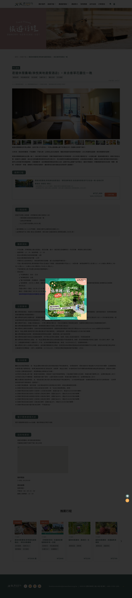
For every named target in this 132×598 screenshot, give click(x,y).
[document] (66, 299)
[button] (84, 280)
